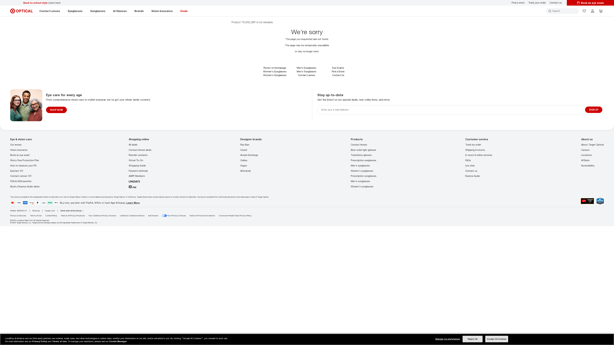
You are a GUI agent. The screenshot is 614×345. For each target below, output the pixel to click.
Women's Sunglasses (274, 75)
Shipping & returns (475, 150)
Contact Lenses (306, 75)
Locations (586, 155)
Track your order (537, 2)
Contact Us (338, 75)
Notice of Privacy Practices (73, 215)
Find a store (518, 2)
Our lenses (16, 144)
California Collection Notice (132, 215)
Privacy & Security (18, 215)
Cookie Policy (51, 215)
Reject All (472, 339)
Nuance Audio (472, 176)
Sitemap (36, 211)
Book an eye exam (20, 155)
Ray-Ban (244, 144)
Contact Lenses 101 (21, 176)
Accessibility (587, 165)
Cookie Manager (118, 341)
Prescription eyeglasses (363, 160)
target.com (50, 211)
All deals (133, 144)
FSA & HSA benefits (20, 181)
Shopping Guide (137, 165)
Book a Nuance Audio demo (25, 186)
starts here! (42, 3)
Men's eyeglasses (360, 165)
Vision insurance (19, 150)
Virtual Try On (136, 160)
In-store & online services (478, 155)
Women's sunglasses (362, 186)
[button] (584, 11)
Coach (243, 150)
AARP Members (137, 176)
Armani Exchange (249, 155)
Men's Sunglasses (306, 71)
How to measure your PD (23, 165)
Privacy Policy (39, 341)
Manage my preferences (447, 339)
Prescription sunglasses (363, 176)
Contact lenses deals (140, 150)
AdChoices (153, 215)
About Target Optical (592, 144)
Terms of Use (36, 215)
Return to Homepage (275, 67)
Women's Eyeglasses (274, 71)
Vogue (243, 165)
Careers (585, 150)
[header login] (592, 11)
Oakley (243, 160)
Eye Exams (338, 67)
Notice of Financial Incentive (202, 215)
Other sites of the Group (70, 211)
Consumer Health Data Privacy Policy (235, 215)
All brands (245, 170)
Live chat (470, 165)
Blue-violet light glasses (363, 150)
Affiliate (585, 160)
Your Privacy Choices (176, 215)
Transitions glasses (361, 155)
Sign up (593, 109)
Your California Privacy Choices (102, 215)
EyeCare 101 (16, 170)
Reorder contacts (138, 155)
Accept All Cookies (496, 339)
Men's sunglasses (360, 181)
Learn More (133, 202)
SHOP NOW (56, 109)
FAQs (468, 160)
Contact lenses (359, 144)
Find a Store (338, 71)
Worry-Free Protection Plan (24, 160)
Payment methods (138, 170)
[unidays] (134, 181)
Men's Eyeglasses (306, 67)
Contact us (556, 2)
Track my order (473, 144)
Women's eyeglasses (362, 170)
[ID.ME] (133, 186)
